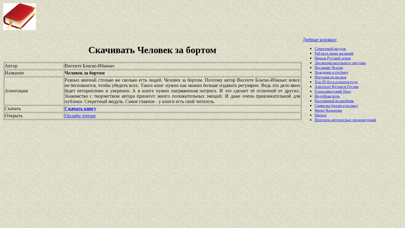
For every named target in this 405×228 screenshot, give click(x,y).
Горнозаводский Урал (333, 91)
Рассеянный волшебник (334, 101)
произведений (364, 120)
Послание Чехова (329, 67)
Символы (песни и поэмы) (336, 105)
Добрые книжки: (320, 39)
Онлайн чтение (80, 115)
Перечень (323, 120)
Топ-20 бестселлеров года (336, 82)
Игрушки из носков (330, 77)
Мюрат (321, 115)
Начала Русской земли (333, 58)
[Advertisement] (163, 16)
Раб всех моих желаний (334, 53)
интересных (342, 120)
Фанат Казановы (328, 110)
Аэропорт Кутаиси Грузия (336, 86)
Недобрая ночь (327, 96)
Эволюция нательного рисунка (340, 63)
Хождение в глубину (331, 72)
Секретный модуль (330, 48)
